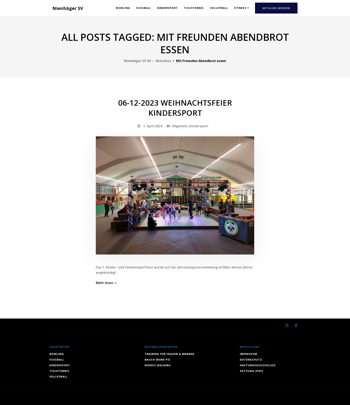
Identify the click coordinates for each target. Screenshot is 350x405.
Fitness (240, 8)
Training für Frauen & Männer (169, 354)
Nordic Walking (158, 365)
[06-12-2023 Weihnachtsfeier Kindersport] (175, 200)
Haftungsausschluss (258, 365)
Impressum (248, 354)
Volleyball (219, 8)
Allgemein (180, 126)
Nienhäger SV (67, 8)
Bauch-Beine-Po (157, 359)
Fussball (143, 8)
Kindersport (167, 8)
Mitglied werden (276, 8)
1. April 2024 (153, 126)
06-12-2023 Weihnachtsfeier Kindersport (175, 107)
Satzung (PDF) (251, 371)
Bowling (123, 8)
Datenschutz (251, 359)
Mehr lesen (104, 282)
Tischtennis (194, 8)
